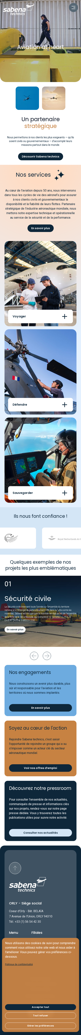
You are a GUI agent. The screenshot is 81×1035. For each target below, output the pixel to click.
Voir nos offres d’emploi (40, 768)
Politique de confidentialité (19, 964)
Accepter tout (40, 1007)
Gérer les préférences (40, 1025)
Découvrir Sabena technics (40, 156)
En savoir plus (40, 228)
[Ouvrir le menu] (73, 7)
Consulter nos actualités (40, 833)
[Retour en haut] (15, 868)
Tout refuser (40, 1015)
